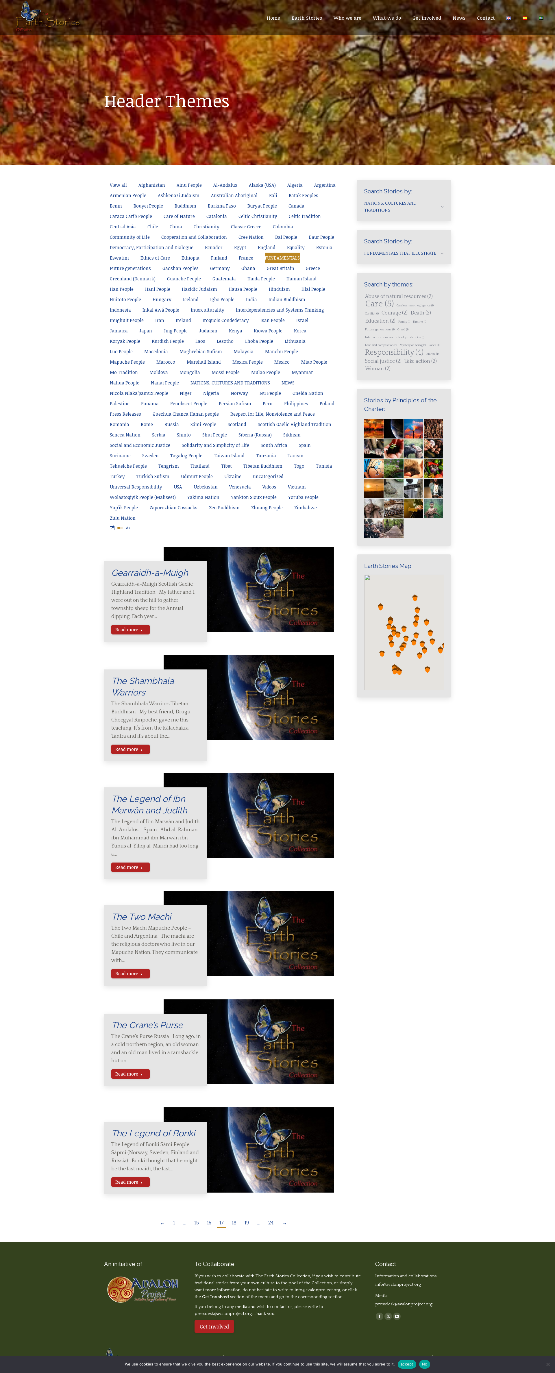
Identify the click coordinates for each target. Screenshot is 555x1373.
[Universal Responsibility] (374, 449)
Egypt (240, 247)
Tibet (226, 466)
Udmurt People (197, 476)
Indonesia (120, 310)
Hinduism (279, 289)
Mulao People (265, 372)
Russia (171, 424)
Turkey (117, 476)
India (251, 299)
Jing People (176, 330)
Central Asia (123, 226)
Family (404, 321)
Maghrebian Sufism (201, 351)
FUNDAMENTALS (282, 258)
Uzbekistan (206, 487)
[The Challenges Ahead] (434, 429)
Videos (269, 487)
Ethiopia (190, 258)
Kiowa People (268, 330)
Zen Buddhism (224, 507)
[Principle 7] (434, 469)
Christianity (206, 226)
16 (209, 1223)
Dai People (286, 237)
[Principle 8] (374, 489)
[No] (548, 1364)
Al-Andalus (225, 185)
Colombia (283, 226)
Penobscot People (188, 403)
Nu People (270, 393)
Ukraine (232, 476)
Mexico (282, 362)
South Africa (274, 445)
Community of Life (130, 237)
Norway (239, 393)
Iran (159, 320)
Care (379, 304)
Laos (200, 341)
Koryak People (125, 341)
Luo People (121, 351)
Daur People (321, 237)
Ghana (248, 268)
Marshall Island (204, 362)
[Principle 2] (414, 449)
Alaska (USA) (262, 185)
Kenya (235, 330)
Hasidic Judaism (199, 289)
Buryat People (262, 206)
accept (407, 1364)
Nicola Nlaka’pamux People (139, 393)
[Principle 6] (414, 469)
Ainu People (189, 185)
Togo (299, 466)
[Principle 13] (394, 509)
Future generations (130, 268)
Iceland (191, 299)
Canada (296, 206)
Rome (147, 424)
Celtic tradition (305, 216)
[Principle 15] (434, 509)
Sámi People (203, 424)
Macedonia (156, 351)
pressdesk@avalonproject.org (403, 1304)
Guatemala (224, 278)
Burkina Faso (222, 206)
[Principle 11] (434, 489)
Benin (116, 206)
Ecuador (214, 247)
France (246, 258)
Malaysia (244, 351)
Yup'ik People (124, 507)
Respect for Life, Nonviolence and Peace (272, 414)
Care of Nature (179, 216)
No (425, 1364)
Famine (419, 321)
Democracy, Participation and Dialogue (151, 247)
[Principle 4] (374, 469)
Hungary (162, 299)
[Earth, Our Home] (394, 429)
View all (118, 185)
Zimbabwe (305, 507)
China (176, 226)
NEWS (288, 383)
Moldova (158, 372)
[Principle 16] (374, 529)
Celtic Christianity (257, 216)
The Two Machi (141, 917)
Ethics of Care (155, 258)
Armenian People (128, 195)
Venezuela (240, 487)
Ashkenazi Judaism (178, 195)
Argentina (325, 185)
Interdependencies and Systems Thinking (280, 310)
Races (434, 345)
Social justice (383, 361)
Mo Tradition (124, 372)
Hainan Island (301, 278)
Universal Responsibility (136, 487)
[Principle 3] (434, 449)
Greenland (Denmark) (133, 278)
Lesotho (225, 341)
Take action (420, 361)
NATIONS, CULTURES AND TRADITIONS (230, 383)
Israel (302, 320)
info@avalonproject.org (317, 1289)
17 (221, 1223)
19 (247, 1223)
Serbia (158, 435)
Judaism (208, 330)
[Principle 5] (394, 469)
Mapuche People (127, 362)
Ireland (183, 320)
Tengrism (168, 466)
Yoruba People (303, 497)
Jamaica (119, 330)
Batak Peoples (303, 195)
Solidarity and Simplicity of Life (215, 445)
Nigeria (211, 393)
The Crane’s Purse (147, 1025)
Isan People (272, 320)
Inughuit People (127, 320)
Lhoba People (259, 341)
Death (420, 313)
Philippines (296, 403)
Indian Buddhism (287, 299)
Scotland (237, 424)
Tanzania (266, 455)
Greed (402, 329)
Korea (300, 330)
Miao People (314, 362)
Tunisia (324, 466)
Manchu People (281, 351)
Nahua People (124, 383)
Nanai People (165, 383)
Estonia (324, 247)
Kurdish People (168, 341)
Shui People (214, 435)
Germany (220, 268)
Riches (432, 354)
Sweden (150, 455)
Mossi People (226, 372)
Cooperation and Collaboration (194, 237)
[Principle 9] (394, 489)
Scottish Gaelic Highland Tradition (294, 424)
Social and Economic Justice (140, 445)
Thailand (200, 466)
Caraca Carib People (131, 216)
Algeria (295, 185)
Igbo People (222, 299)
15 (196, 1223)
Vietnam (297, 487)
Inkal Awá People (161, 310)
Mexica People (247, 362)
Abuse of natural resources (399, 296)
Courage (395, 313)
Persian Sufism (235, 403)
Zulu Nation (123, 518)
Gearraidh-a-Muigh (149, 573)
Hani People (157, 289)
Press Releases (125, 414)
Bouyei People (148, 206)
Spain (305, 445)
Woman (378, 369)
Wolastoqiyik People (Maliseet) (143, 497)
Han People (122, 289)
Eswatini (119, 258)
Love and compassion (381, 345)
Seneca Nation (125, 435)
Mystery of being (413, 345)
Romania (119, 424)
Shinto (184, 435)
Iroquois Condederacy (226, 320)
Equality (296, 247)
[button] (393, 628)
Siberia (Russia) (255, 435)
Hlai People (313, 289)
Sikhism (292, 435)
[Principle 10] (414, 489)
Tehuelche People (128, 466)
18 (234, 1223)
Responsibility (394, 352)
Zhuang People (267, 507)
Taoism (296, 455)
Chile (152, 226)
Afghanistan (151, 185)
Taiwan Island (229, 455)
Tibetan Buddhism (262, 466)
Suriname (120, 455)
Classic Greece (246, 226)
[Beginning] (374, 429)
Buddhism (185, 206)
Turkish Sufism (152, 476)
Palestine (120, 403)
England (266, 247)
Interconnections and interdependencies (394, 337)
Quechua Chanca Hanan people (186, 414)
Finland (219, 258)
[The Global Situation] (414, 429)
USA (178, 487)
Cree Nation (251, 237)
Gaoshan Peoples (180, 268)
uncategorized (268, 476)
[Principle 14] (414, 509)
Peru (268, 403)
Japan (145, 330)
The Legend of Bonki (153, 1133)
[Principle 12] (374, 509)
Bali (273, 195)
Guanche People (184, 278)
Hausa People (243, 289)
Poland (327, 403)
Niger (186, 393)
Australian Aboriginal (234, 195)
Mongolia (190, 372)
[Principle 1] (394, 449)
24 (271, 1223)
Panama (150, 403)
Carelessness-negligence (415, 305)
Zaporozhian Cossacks (173, 507)
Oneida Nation (308, 393)
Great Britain (280, 268)
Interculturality (207, 310)
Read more (126, 629)
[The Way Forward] (394, 529)
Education (380, 321)
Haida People (261, 278)
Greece (313, 268)
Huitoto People (125, 299)
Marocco (165, 362)
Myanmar (302, 372)
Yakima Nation (203, 497)
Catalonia (216, 216)
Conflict (372, 313)
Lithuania (295, 341)
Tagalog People (186, 455)
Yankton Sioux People (254, 497)
